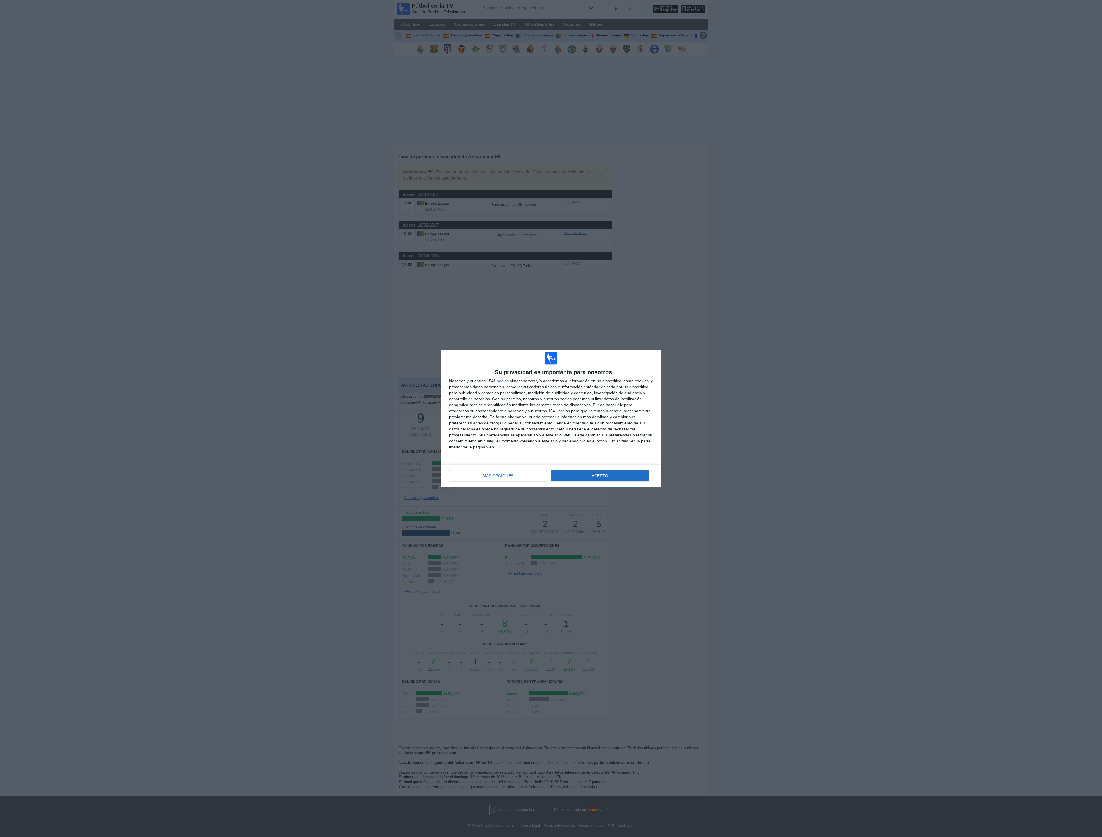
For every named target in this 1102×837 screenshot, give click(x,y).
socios (503, 381)
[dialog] (551, 418)
